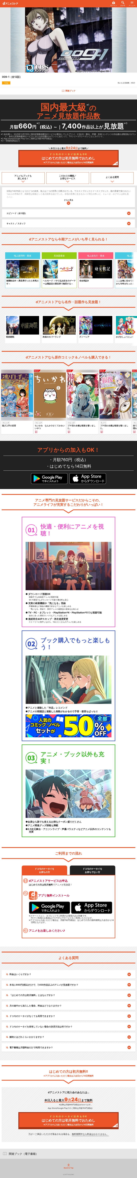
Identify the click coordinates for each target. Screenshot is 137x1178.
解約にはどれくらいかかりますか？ (27, 1037)
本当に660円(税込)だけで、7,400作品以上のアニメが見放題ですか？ (44, 984)
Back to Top (68, 1168)
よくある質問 (112, 177)
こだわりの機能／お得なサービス (67, 177)
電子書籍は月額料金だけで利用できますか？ (31, 1047)
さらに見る (68, 200)
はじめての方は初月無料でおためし (68, 158)
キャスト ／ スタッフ (16, 223)
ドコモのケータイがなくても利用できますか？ (32, 1016)
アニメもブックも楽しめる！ (23, 177)
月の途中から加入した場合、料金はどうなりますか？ (36, 1005)
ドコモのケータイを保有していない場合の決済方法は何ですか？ (41, 1026)
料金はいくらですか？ (20, 974)
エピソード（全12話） (17, 213)
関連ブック (70, 90)
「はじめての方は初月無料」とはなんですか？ (32, 995)
